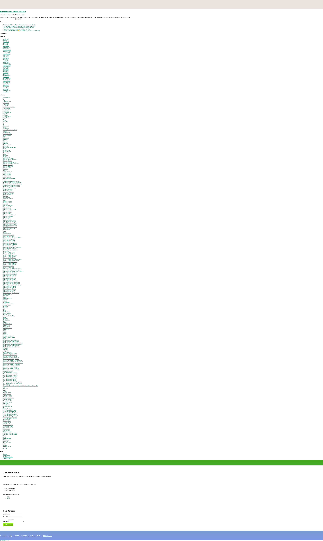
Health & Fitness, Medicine (9, 248)
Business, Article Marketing (9, 159)
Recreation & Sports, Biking (10, 353)
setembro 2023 (6, 66)
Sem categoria (21, 14)
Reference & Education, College (11, 359)
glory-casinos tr (7, 233)
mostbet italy (6, 302)
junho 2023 (6, 70)
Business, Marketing (8, 165)
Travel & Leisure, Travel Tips (10, 415)
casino (4, 170)
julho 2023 (5, 69)
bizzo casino (6, 153)
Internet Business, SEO (8, 291)
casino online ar (7, 174)
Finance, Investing (7, 212)
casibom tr (5, 169)
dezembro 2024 (7, 50)
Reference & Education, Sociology (11, 369)
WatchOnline (6, 430)
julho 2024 (5, 56)
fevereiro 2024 (6, 63)
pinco (4, 330)
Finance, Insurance (7, 210)
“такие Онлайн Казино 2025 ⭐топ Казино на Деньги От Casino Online (21, 30)
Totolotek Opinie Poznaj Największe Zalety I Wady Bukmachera (18, 27)
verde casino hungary (8, 425)
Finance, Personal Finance (9, 214)
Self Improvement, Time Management (12, 382)
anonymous (6, 128)
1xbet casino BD (7, 112)
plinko (4, 333)
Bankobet (5, 142)
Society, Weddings (7, 402)
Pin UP (5, 322)
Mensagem (5, 521)
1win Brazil (6, 104)
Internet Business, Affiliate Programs (12, 268)
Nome (4, 514)
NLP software (6, 311)
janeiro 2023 (6, 77)
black (4, 154)
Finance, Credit (7, 206)
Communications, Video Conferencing (12, 182)
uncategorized (6, 419)
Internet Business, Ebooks (9, 278)
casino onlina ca (7, 173)
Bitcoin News (6, 150)
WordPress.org (6, 458)
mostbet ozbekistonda (8, 303)
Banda (4, 140)
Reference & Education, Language (11, 364)
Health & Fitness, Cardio (9, 241)
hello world (6, 251)
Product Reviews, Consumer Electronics (12, 342)
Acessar (5, 454)
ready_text (5, 351)
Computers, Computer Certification (11, 185)
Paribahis (5, 318)
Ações (4, 127)
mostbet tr (5, 306)
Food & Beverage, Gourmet (10, 225)
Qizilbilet (5, 348)
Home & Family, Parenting (9, 263)
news (4, 310)
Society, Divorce (7, 392)
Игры (4, 437)
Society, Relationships (8, 398)
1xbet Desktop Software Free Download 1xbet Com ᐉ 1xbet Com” (19, 26)
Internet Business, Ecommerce (10, 280)
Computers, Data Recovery (9, 188)
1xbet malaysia (6, 116)
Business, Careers (7, 161)
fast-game (5, 204)
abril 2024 (5, 60)
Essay (4, 200)
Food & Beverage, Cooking (9, 223)
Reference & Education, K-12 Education (13, 361)
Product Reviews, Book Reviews (11, 340)
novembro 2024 (7, 51)
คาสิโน (5, 448)
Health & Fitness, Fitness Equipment (12, 247)
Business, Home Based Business (10, 163)
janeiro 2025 (6, 48)
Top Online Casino (7, 408)
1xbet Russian (6, 117)
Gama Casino (6, 229)
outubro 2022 (6, 81)
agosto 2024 (6, 55)
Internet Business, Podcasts (9, 286)
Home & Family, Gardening (10, 255)
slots (4, 390)
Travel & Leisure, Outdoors (10, 414)
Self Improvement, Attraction (10, 372)
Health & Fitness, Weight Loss (10, 250)
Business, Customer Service (9, 162)
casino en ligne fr (7, 171)
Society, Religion (7, 399)
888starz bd (6, 126)
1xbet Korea (6, 113)
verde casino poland (8, 426)
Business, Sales (7, 167)
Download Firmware (8, 198)
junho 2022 (6, 86)
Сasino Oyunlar (7, 446)
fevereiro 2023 (6, 75)
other (4, 317)
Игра (4, 435)
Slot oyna (5, 388)
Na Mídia (5, 307)
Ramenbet (5, 349)
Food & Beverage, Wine (9, 228)
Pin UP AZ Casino (7, 324)
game (4, 231)
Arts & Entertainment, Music (10, 130)
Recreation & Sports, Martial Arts (11, 357)
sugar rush (5, 403)
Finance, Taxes (6, 217)
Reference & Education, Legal (10, 367)
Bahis (4, 136)
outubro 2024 (6, 52)
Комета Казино (7, 438)
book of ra (5, 155)
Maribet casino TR (7, 298)
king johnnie (6, 295)
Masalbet (5, 299)
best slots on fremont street (9, 147)
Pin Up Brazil (6, 325)
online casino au (7, 313)
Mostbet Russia (7, 305)
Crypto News (6, 197)
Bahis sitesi (6, 138)
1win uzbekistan (7, 109)
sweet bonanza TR (7, 406)
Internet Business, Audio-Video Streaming (13, 271)
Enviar (8, 525)
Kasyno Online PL (7, 294)
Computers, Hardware (8, 192)
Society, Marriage (7, 395)
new (4, 309)
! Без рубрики (6, 97)
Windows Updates (7, 431)
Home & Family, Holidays (9, 258)
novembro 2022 (7, 79)
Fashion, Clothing (7, 201)
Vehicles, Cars (6, 423)
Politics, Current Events (9, 337)
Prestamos (5, 338)
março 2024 (6, 62)
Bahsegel (5, 139)
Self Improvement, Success (9, 379)
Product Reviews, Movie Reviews (11, 345)
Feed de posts (6, 455)
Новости (5, 441)
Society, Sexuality (7, 400)
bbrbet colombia (7, 144)
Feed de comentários (8, 457)
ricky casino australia (8, 371)
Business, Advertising (8, 158)
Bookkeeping (6, 157)
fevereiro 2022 (6, 90)
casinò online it (7, 175)
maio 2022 (5, 87)
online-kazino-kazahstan (9, 316)
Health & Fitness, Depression (10, 243)
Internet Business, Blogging (9, 272)
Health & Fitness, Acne (8, 235)
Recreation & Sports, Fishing (10, 355)
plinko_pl (5, 334)
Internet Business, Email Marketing (11, 282)
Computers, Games (7, 189)
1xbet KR (5, 115)
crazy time (5, 196)
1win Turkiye (6, 108)
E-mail (5, 517)
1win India (5, 105)
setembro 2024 (6, 54)
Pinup (4, 332)
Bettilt (4, 148)
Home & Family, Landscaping (10, 262)
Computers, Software (8, 194)
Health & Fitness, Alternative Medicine (12, 237)
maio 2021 (5, 91)
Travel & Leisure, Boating (9, 411)
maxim (5, 301)
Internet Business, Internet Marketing (12, 285)
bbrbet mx (5, 146)
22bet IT (5, 122)
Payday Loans (6, 320)
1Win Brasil (6, 103)
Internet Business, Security (9, 289)
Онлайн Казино (7, 442)
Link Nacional (47, 536)
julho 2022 (5, 85)
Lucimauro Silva (6, 14)
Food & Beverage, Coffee (9, 220)
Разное (5, 445)
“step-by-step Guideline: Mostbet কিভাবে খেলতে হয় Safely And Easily (19, 25)
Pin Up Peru (6, 329)
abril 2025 (5, 44)
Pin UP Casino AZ (7, 328)
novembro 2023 (7, 65)
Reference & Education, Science (11, 368)
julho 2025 (5, 40)
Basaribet (5, 143)
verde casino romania (8, 427)
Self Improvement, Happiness (10, 377)
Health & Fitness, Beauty (9, 239)
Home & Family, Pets (8, 266)
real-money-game (7, 352)
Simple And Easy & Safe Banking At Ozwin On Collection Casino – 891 (20, 386)
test (4, 407)
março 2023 (6, 74)
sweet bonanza (6, 404)
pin (4, 321)
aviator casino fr (7, 135)
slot (4, 387)
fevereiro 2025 (6, 47)
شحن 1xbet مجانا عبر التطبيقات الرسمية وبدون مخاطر (16, 29)
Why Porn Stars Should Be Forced (13, 12)
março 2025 (6, 46)
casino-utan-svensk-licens (9, 178)
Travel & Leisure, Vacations (10, 417)
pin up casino (6, 326)
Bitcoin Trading (7, 151)
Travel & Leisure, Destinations (10, 413)
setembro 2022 (6, 82)
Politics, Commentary (8, 336)
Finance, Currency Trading (9, 209)
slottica (5, 391)
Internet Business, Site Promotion (11, 293)
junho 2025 (6, 42)
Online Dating (6, 314)
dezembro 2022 (7, 78)
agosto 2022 (6, 83)
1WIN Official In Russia (9, 107)
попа (4, 444)
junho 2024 (6, 58)
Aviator (5, 131)
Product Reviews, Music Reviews (11, 347)
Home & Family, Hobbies (9, 256)
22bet (4, 120)
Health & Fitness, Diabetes (9, 245)
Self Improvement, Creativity (10, 375)
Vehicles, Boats (7, 421)
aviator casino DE (7, 134)
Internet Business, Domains (9, 275)
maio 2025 (5, 43)
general (5, 232)
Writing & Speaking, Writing (10, 433)
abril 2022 (5, 89)
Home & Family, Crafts (9, 252)
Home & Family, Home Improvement (12, 259)
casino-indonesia (7, 177)
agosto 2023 (6, 67)
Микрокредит (6, 439)
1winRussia (6, 111)
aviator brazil (6, 132)
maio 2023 (5, 71)
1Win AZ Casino (7, 101)
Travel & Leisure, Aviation (9, 410)
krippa (4, 297)
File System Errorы (8, 205)
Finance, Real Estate (8, 216)
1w (4, 100)
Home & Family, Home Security (11, 260)
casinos (5, 179)
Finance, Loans (7, 213)
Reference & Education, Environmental (12, 360)
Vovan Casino (6, 429)
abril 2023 (5, 73)
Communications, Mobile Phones (11, 181)
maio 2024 (5, 59)
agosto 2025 (6, 39)
